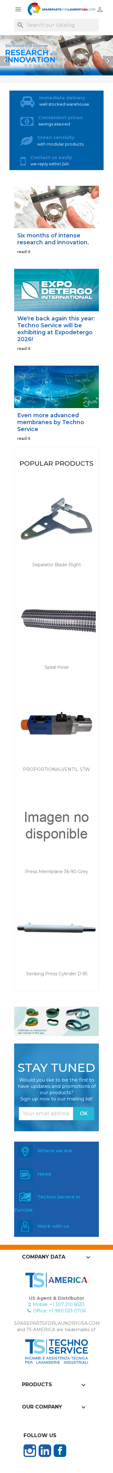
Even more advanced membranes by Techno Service (50, 422)
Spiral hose (57, 667)
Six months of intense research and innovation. (53, 239)
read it (23, 251)
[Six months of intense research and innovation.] (56, 207)
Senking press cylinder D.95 (56, 974)
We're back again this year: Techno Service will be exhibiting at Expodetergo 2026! (56, 328)
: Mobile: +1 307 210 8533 (57, 1304)
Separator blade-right (56, 565)
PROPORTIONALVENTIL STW (56, 769)
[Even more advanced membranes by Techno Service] (56, 387)
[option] (56, 55)
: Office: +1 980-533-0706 (58, 1311)
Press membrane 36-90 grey (56, 871)
